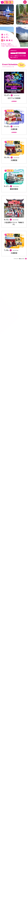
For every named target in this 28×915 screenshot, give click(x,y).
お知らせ (13, 53)
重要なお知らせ (21, 53)
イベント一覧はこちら (19, 258)
